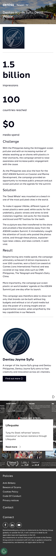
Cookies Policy (10, 492)
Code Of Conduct (12, 496)
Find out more (13, 379)
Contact (8, 507)
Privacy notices (11, 500)
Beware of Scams (12, 487)
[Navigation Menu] (51, 5)
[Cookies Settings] (4, 551)
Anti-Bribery (9, 483)
